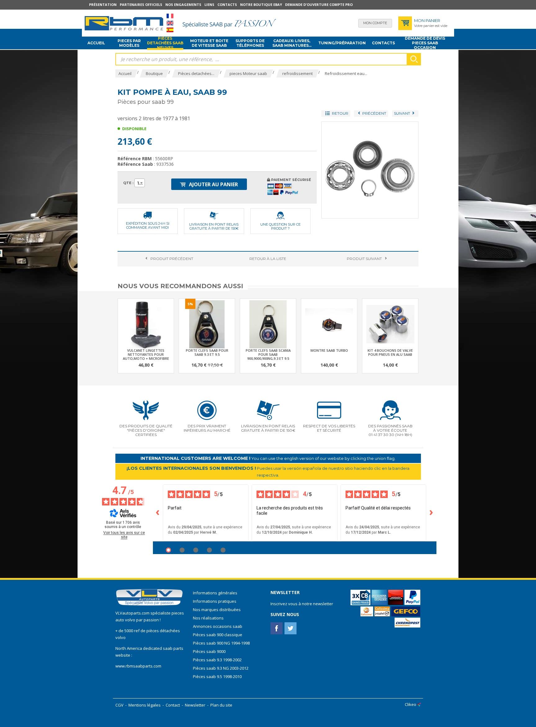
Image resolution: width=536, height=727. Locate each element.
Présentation (103, 4)
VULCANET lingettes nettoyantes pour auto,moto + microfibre (146, 354)
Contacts (227, 4)
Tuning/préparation (342, 43)
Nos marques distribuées (217, 609)
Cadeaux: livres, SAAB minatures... (291, 43)
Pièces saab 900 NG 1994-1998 (221, 643)
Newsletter (195, 705)
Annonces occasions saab (217, 626)
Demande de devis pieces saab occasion (425, 43)
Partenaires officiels (141, 4)
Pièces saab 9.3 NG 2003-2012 (220, 668)
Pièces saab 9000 (209, 651)
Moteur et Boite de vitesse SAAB (209, 43)
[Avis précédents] (158, 513)
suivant (364, 258)
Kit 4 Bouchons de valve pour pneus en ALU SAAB (390, 352)
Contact (173, 705)
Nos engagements (183, 4)
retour (267, 258)
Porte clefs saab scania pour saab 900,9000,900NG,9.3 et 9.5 (268, 354)
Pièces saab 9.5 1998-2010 (217, 676)
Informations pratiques (214, 601)
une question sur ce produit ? (280, 226)
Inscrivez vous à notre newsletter (301, 603)
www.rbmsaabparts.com (138, 666)
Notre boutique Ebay (261, 4)
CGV (119, 705)
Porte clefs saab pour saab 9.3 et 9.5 (207, 352)
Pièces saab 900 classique (217, 634)
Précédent (171, 258)
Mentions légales (144, 705)
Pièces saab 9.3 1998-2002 (217, 660)
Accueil (96, 43)
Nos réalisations (208, 618)
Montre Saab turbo (329, 350)
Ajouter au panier (213, 184)
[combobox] (139, 182)
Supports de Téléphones (250, 43)
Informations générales (215, 593)
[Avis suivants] (431, 513)
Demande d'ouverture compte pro (319, 4)
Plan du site (221, 705)
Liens (209, 4)
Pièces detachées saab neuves (165, 43)
